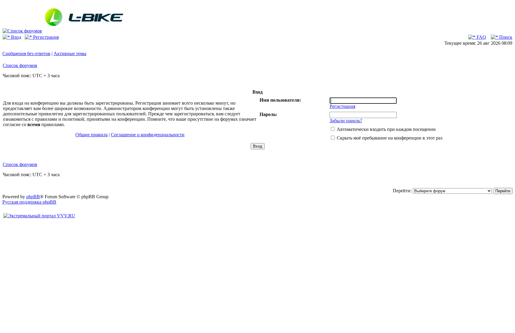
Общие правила (91, 134)
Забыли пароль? (346, 120)
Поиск (505, 37)
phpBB (33, 196)
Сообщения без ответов (26, 53)
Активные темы (70, 53)
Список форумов (20, 65)
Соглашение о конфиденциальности (147, 134)
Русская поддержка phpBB (29, 202)
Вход (15, 37)
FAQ (480, 37)
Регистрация (45, 37)
